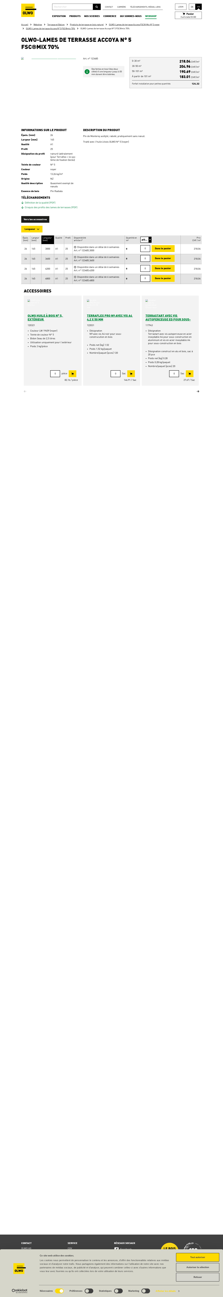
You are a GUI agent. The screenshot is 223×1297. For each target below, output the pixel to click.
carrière (121, 7)
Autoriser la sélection (197, 1267)
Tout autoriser (197, 1257)
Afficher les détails (166, 1291)
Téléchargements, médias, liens (145, 7)
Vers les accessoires (35, 219)
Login (180, 7)
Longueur (30, 229)
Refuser (198, 1277)
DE (192, 7)
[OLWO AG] (28, 10)
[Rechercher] (97, 7)
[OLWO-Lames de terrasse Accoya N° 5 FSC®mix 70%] (52, 88)
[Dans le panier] (72, 373)
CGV (70, 1248)
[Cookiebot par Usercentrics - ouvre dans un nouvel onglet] (19, 1291)
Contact (109, 7)
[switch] (89, 1291)
